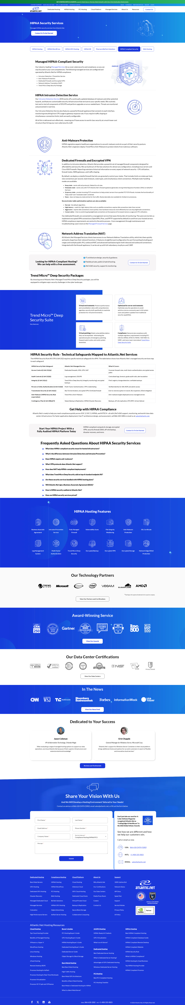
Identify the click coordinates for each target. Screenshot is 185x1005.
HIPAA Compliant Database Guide (136, 938)
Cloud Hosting (77, 882)
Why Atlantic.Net (99, 882)
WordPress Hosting (36, 947)
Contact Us (149, 9)
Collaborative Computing (80, 914)
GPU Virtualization (100, 938)
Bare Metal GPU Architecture (71, 976)
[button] (53, 9)
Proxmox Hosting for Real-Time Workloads (44, 975)
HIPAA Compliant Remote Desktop (137, 942)
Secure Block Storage (79, 910)
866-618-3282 (90, 1002)
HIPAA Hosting (37, 49)
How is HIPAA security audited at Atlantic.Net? (63, 490)
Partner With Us (138, 5)
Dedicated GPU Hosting (38, 891)
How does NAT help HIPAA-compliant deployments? (65, 469)
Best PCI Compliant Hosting (103, 978)
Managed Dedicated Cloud (39, 901)
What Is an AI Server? (101, 942)
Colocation (33, 910)
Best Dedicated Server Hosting (104, 953)
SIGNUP (147, 5)
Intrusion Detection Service (49, 99)
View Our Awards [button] (92, 641)
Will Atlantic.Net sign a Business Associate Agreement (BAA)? (69, 485)
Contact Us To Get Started (44, 33)
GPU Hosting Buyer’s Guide (71, 938)
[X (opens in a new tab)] (38, 1002)
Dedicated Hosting (37, 877)
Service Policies (120, 905)
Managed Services (58, 67)
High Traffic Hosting (68, 972)
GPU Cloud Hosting (78, 891)
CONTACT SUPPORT (36, 5)
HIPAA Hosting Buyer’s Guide (72, 942)
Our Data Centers (99, 891)
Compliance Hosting (58, 877)
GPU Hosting (34, 887)
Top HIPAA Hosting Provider (134, 965)
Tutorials (128, 5)
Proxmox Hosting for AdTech (39, 970)
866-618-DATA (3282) (138, 847)
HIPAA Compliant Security (129, 49)
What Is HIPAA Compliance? (134, 956)
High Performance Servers (38, 914)
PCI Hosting (55, 891)
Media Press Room (99, 896)
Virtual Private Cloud (79, 901)
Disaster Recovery (36, 896)
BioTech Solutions (57, 901)
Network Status (120, 887)
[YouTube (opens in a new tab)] (49, 1002)
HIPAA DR (87, 49)
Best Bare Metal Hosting (70, 967)
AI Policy (117, 914)
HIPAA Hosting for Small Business (136, 961)
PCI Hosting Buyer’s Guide (70, 933)
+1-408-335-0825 (137, 855)
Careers (96, 901)
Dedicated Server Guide (70, 952)
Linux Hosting (34, 952)
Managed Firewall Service (98, 224)
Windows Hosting (36, 956)
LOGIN (152, 5)
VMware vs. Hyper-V (37, 942)
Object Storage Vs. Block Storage (72, 956)
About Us (96, 877)
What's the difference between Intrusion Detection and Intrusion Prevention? (75, 454)
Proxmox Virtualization (38, 979)
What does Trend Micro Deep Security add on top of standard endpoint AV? (74, 474)
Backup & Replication (79, 905)
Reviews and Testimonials (92, 766)
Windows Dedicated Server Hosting (105, 967)
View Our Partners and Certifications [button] (92, 599)
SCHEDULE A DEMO (75, 5)
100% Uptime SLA (121, 882)
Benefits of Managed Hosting (39, 938)
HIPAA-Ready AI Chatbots (102, 933)
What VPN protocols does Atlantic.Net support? (63, 464)
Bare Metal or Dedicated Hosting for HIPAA (76, 985)
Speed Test (118, 896)
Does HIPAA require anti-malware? (59, 459)
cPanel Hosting (35, 961)
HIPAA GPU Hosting (72, 49)
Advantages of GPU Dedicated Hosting (106, 962)
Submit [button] (71, 858)
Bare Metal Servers (36, 882)
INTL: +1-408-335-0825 (62, 5)
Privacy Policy (119, 910)
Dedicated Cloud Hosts (80, 896)
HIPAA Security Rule (132, 952)
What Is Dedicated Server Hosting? (105, 958)
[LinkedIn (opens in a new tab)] (43, 1002)
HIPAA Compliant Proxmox (134, 970)
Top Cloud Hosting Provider (39, 933)
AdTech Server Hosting (58, 914)
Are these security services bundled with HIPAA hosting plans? (69, 480)
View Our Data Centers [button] (93, 676)
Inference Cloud (77, 887)
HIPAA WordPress (53, 49)
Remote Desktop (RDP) (38, 965)
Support (118, 877)
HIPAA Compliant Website (134, 947)
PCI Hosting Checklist (101, 982)
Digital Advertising (57, 910)
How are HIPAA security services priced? (61, 495)
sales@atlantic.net (142, 416)
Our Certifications (99, 887)
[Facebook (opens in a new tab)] (32, 1002)
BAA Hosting (147, 49)
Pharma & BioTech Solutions (105, 49)
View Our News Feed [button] (92, 709)
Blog (122, 5)
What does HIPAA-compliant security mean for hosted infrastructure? (72, 449)
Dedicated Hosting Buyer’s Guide (73, 947)
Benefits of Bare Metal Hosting (72, 981)
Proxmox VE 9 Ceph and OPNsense (42, 984)
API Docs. (118, 891)
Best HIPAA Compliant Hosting (135, 933)
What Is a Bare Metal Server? (71, 990)
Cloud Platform (78, 877)
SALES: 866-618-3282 (48, 5)
